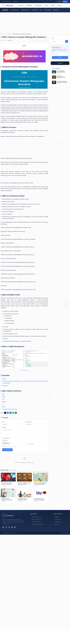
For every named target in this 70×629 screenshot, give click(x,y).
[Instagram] (9, 527)
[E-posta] (15, 527)
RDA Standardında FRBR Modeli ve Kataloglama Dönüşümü (40, 483)
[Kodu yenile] (12, 443)
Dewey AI (56, 524)
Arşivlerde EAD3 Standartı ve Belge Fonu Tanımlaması (7, 483)
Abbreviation (5, 385)
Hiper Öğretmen (58, 521)
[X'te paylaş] (5, 413)
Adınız (3, 421)
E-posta (28, 421)
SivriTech (66, 532)
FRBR (3, 396)
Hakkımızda (29, 5)
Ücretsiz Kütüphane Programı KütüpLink (61, 71)
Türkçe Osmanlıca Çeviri (36, 517)
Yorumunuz (4, 427)
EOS (3, 399)
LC (3, 404)
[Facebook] (3, 527)
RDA (3, 394)
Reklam (59, 5)
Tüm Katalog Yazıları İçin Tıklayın (10, 409)
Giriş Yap (60, 1)
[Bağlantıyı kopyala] (16, 413)
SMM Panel (9, 522)
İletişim (53, 5)
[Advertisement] (35, 21)
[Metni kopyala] (39, 40)
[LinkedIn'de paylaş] (10, 413)
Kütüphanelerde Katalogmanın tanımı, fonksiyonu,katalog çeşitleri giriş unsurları (62, 77)
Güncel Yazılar (39, 5)
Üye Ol (66, 1)
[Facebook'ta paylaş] (8, 413)
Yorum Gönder (8, 449)
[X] (6, 527)
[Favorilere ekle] (47, 40)
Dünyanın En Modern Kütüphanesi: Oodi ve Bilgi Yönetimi (7, 499)
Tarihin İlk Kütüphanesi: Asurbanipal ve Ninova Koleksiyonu (22, 499)
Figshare (4, 378)
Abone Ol (60, 57)
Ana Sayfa (21, 5)
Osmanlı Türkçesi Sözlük (36, 521)
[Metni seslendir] (42, 40)
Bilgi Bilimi (10, 515)
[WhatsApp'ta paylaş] (13, 413)
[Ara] (66, 41)
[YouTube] (12, 527)
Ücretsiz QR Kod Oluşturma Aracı (38, 524)
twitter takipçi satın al (16, 522)
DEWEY (4, 401)
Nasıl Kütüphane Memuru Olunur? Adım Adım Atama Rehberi (39, 499)
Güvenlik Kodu (4, 440)
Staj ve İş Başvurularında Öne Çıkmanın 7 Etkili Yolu (62, 82)
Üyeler (46, 5)
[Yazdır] (44, 40)
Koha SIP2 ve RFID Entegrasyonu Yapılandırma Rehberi (24, 483)
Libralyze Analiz (58, 519)
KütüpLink (57, 517)
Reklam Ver (60, 63)
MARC (3, 406)
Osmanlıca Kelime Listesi (36, 519)
